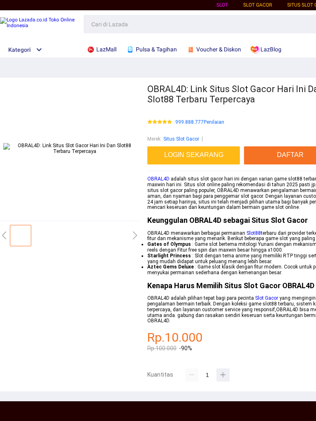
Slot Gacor (266, 298)
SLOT (222, 5)
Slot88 (253, 233)
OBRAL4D (158, 179)
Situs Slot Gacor (181, 139)
